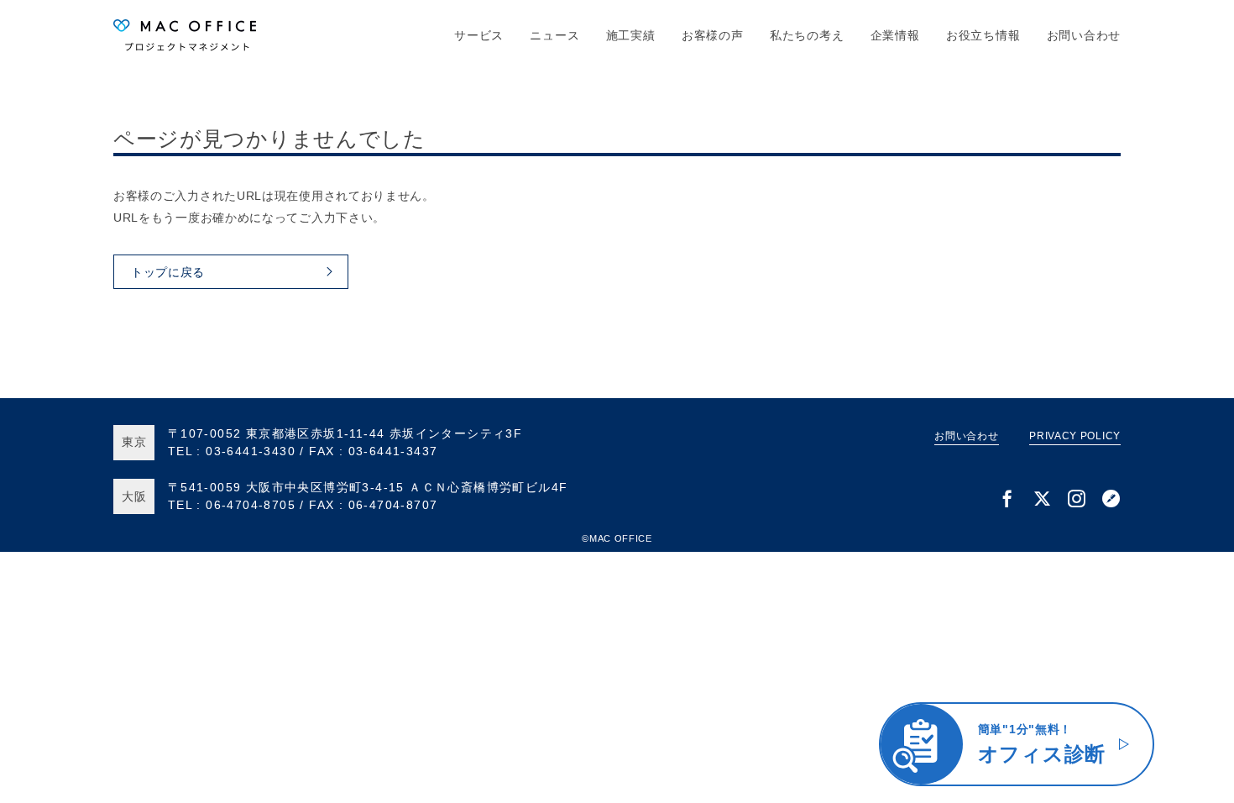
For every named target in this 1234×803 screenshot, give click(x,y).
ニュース (554, 35)
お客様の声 (713, 35)
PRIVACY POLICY (1075, 436)
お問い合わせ (1084, 35)
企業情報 (895, 35)
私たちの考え (807, 35)
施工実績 (631, 35)
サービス (479, 35)
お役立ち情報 (983, 35)
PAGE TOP (1194, 789)
